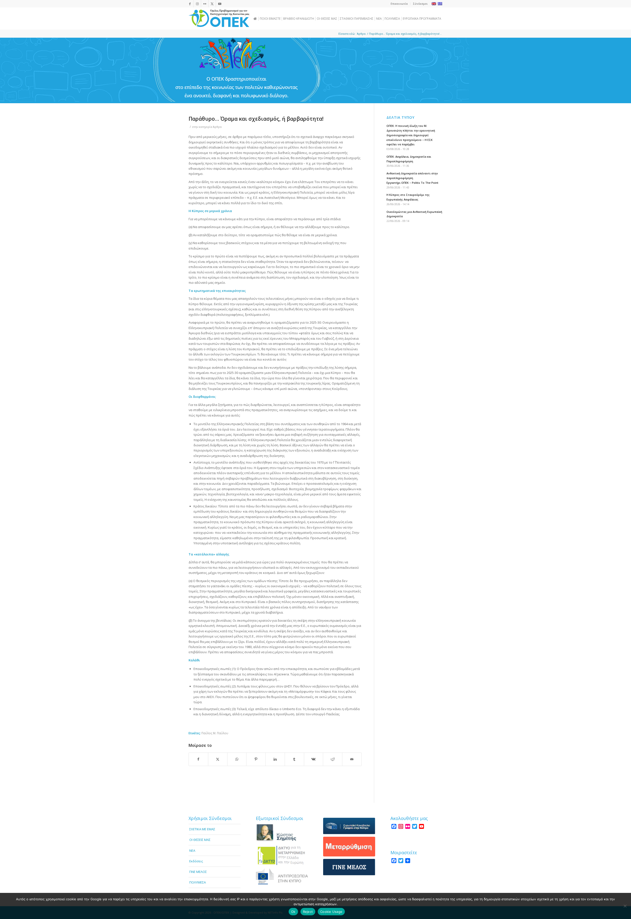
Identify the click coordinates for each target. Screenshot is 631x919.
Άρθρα (217, 127)
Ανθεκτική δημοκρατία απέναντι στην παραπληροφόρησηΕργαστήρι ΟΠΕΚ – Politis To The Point (412, 177)
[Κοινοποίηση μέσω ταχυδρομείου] (351, 759)
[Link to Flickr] (204, 3)
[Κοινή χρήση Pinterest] (255, 759)
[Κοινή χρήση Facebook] (198, 759)
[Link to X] (212, 3)
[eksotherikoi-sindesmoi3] (282, 876)
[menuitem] (399, 3)
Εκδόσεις (196, 861)
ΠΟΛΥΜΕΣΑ (197, 882)
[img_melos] (349, 867)
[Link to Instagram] (197, 3)
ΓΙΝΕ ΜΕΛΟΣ (198, 871)
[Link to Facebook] (189, 3)
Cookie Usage (331, 912)
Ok (293, 912)
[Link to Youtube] (219, 3)
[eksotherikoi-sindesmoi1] (282, 833)
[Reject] (624, 905)
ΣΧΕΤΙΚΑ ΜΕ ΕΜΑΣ (202, 829)
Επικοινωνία (399, 3)
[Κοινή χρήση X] (217, 759)
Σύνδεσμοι (420, 3)
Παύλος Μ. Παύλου (214, 733)
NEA (192, 850)
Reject (308, 912)
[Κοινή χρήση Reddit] (332, 759)
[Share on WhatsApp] (237, 759)
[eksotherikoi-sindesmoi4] (349, 826)
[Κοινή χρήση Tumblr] (294, 759)
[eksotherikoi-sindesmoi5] (349, 846)
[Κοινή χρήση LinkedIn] (275, 759)
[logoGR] (219, 18)
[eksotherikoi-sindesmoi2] (282, 855)
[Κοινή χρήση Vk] (313, 759)
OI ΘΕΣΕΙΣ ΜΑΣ (199, 839)
